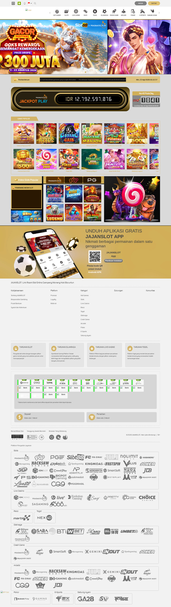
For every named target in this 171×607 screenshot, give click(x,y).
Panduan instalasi (113, 261)
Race (85, 15)
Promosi (54, 295)
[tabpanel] (85, 47)
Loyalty (53, 299)
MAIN (25, 133)
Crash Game (114, 15)
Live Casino (76, 15)
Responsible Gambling (19, 299)
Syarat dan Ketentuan (19, 307)
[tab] (55, 180)
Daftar (154, 3)
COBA (56, 191)
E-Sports (142, 15)
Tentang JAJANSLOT (18, 295)
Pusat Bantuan (16, 303)
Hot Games (57, 15)
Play (42, 101)
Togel (95, 15)
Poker (133, 15)
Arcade (123, 15)
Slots (67, 15)
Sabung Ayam (152, 15)
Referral (53, 303)
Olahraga (104, 15)
